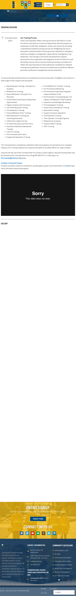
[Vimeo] (29, 4)
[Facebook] (22, 2)
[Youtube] (29, 2)
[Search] (67, 4)
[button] (57, 15)
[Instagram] (26, 4)
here (68, 166)
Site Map (43, 589)
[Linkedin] (26, 7)
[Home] (22, 4)
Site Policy (44, 593)
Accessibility (53, 589)
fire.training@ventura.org (11, 158)
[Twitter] (26, 2)
